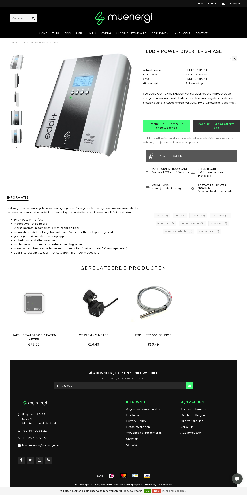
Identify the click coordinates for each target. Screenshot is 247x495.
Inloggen (236, 3)
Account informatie (193, 409)
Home (43, 33)
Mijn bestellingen (192, 415)
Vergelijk (186, 427)
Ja (147, 491)
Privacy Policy (136, 421)
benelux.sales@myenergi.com (40, 445)
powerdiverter (192, 223)
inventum (165, 223)
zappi (56, 33)
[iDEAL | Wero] (111, 475)
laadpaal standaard (131, 33)
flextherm (220, 215)
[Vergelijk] (223, 3)
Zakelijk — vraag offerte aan (216, 126)
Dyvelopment (164, 484)
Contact (202, 33)
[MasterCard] (123, 475)
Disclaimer (133, 415)
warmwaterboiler (178, 231)
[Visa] (147, 475)
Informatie (17, 197)
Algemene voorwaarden (143, 409)
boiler (162, 215)
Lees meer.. (229, 103)
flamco (198, 215)
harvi (92, 33)
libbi (79, 33)
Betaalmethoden (138, 427)
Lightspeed (135, 484)
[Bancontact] (135, 475)
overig (106, 33)
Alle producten (191, 433)
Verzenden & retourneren (144, 433)
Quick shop (35, 334)
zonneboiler (209, 231)
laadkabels (182, 33)
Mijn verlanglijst (191, 421)
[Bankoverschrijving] (100, 475)
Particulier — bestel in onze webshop (167, 126)
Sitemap (132, 439)
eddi (68, 33)
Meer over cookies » (174, 491)
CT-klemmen (160, 33)
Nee (156, 491)
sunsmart (218, 223)
